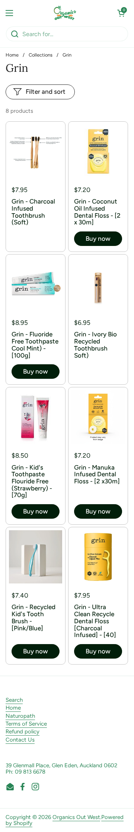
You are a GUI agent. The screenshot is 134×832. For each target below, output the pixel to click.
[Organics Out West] (65, 13)
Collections (40, 55)
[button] (121, 13)
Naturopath (20, 716)
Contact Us (20, 739)
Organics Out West (76, 817)
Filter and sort (46, 91)
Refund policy (22, 731)
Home (12, 55)
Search (14, 700)
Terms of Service (26, 723)
